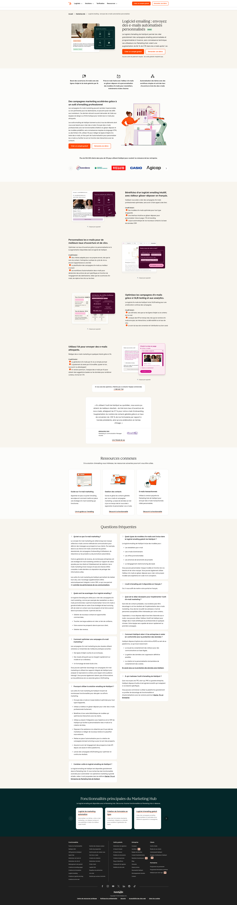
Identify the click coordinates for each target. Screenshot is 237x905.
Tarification (100, 3)
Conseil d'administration (138, 855)
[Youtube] (113, 886)
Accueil (71, 14)
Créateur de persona (118, 858)
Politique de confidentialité (108, 898)
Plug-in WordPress (118, 861)
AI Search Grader (117, 849)
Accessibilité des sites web (137, 898)
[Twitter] (118, 886)
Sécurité (123, 898)
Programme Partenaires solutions (159, 869)
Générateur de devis (94, 861)
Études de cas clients (155, 849)
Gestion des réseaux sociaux (96, 846)
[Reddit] (129, 886)
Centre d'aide (153, 846)
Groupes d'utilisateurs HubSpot (158, 856)
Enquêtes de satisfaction (95, 870)
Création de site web (74, 879)
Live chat (91, 873)
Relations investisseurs (139, 858)
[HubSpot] (70, 3)
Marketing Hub (80, 14)
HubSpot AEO (72, 849)
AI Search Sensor (117, 852)
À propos (134, 846)
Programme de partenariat (157, 866)
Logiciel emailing (73, 873)
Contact (134, 876)
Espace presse (135, 867)
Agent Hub (71, 855)
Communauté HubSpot (156, 852)
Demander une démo (160, 3)
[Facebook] (102, 886)
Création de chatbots (94, 858)
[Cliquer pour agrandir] (144, 123)
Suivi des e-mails (93, 855)
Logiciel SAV (92, 867)
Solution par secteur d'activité (97, 876)
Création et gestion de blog (76, 876)
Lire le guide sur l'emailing (84, 511)
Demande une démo (101, 146)
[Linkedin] (124, 886)
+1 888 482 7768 (118, 389)
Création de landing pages (76, 867)
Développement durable (138, 873)
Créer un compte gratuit (141, 3)
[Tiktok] (134, 886)
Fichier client (92, 864)
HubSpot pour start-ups (158, 872)
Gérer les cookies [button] (154, 898)
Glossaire (134, 864)
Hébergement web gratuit (75, 864)
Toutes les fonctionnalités (75, 846)
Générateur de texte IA (75, 858)
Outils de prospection (95, 849)
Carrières (136, 849)
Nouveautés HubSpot (137, 870)
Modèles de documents (119, 855)
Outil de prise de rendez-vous (97, 852)
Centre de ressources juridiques (87, 898)
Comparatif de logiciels (119, 864)
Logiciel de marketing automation (86, 812)
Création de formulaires (75, 870)
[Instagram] (108, 886)
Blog (133, 861)
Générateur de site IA (74, 861)
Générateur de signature (119, 846)
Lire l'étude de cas (118, 440)
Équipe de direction (137, 852)
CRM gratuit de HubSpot (75, 852)
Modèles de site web (118, 867)
